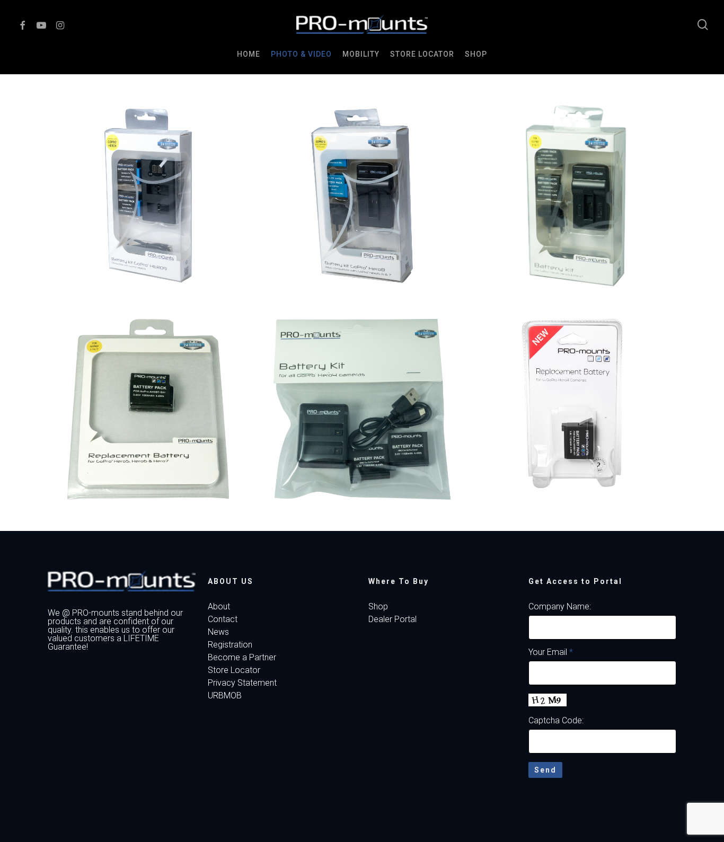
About (219, 606)
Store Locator (234, 670)
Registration (230, 645)
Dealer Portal (392, 619)
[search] (702, 24)
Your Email (550, 652)
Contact (222, 619)
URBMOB (225, 696)
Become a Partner (242, 657)
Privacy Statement (242, 683)
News (218, 632)
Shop (378, 606)
